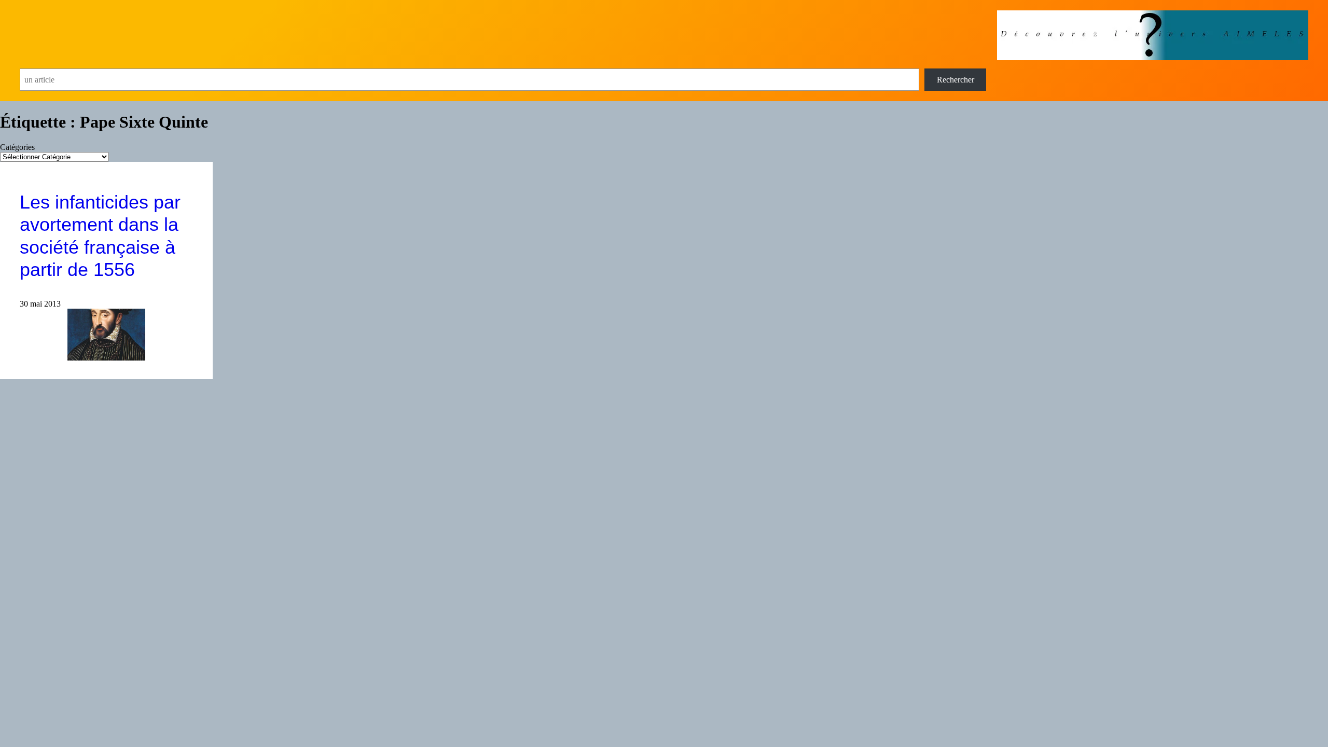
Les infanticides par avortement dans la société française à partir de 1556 (100, 235)
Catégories (17, 147)
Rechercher (955, 79)
